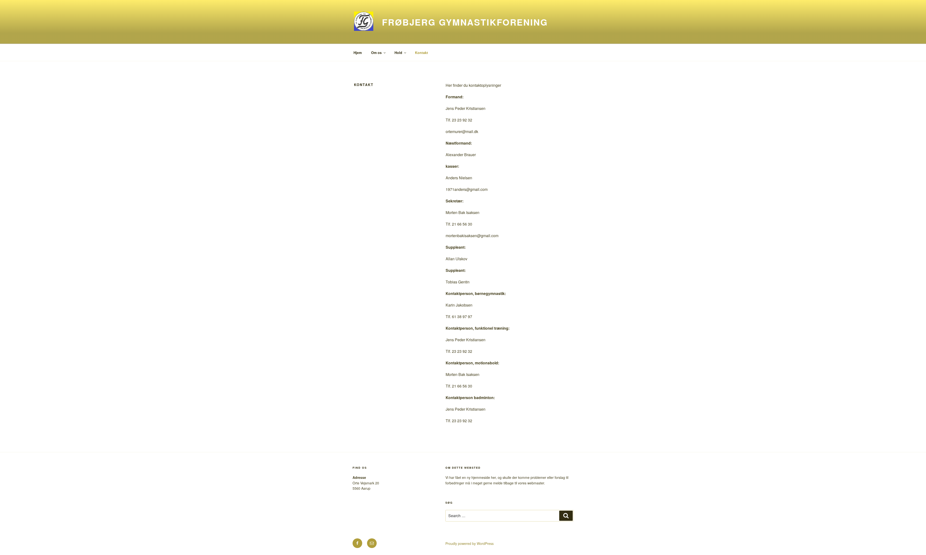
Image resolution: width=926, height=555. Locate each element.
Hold (398, 52)
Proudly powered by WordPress (469, 543)
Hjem (358, 52)
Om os (376, 52)
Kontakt (421, 52)
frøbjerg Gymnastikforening (465, 22)
